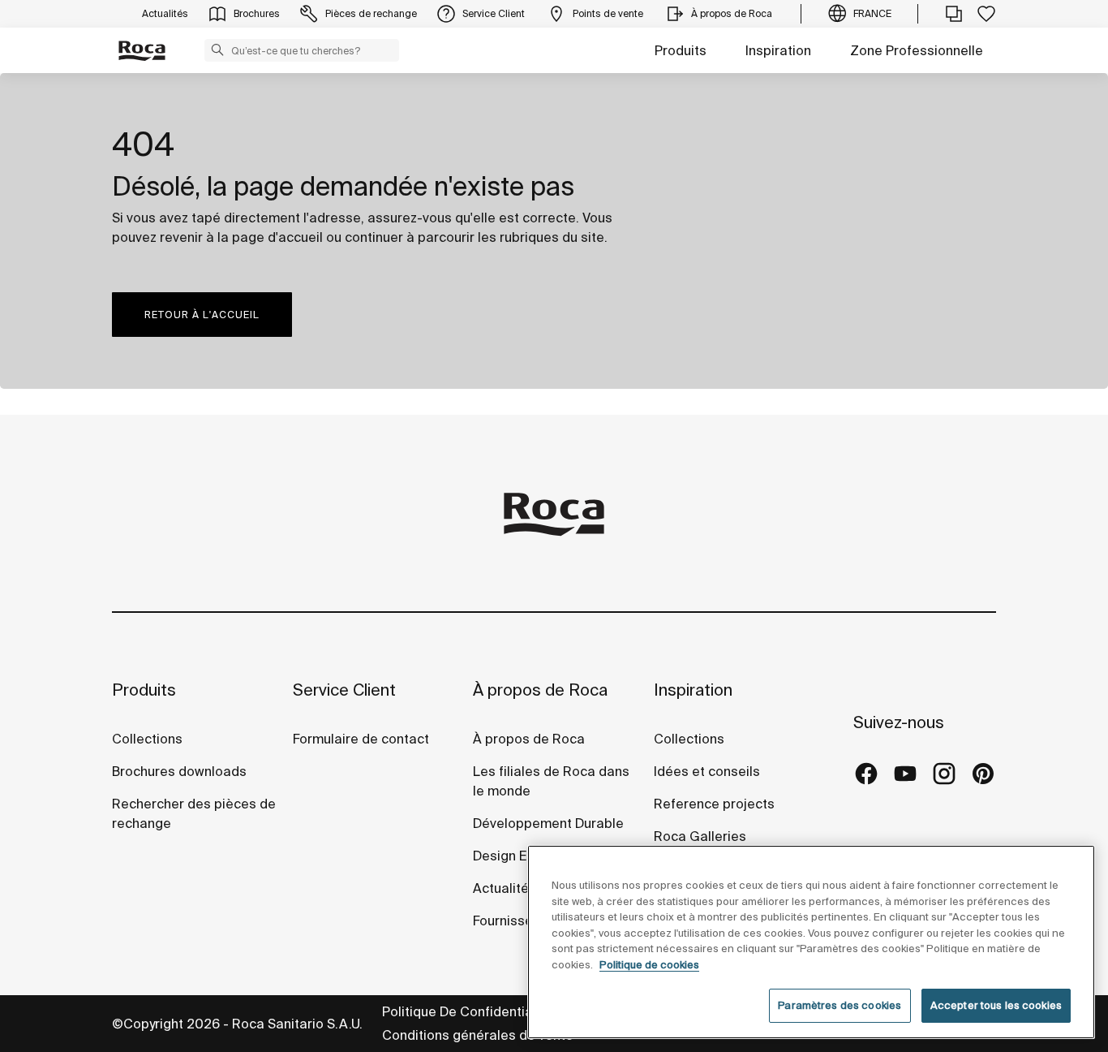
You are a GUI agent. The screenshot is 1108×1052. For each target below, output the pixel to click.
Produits (680, 50)
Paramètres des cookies (839, 1005)
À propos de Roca (540, 689)
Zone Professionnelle (916, 50)
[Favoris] (986, 14)
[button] (217, 49)
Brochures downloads (179, 771)
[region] (811, 942)
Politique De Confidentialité (467, 1011)
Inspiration (778, 50)
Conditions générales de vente (477, 1035)
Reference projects (714, 803)
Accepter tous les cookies (996, 1005)
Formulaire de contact (361, 738)
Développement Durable (548, 823)
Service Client (344, 689)
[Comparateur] (954, 14)
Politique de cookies (649, 965)
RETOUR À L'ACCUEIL (202, 314)
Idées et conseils (707, 771)
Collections (147, 738)
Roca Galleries (700, 836)
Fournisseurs (512, 920)
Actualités (504, 888)
